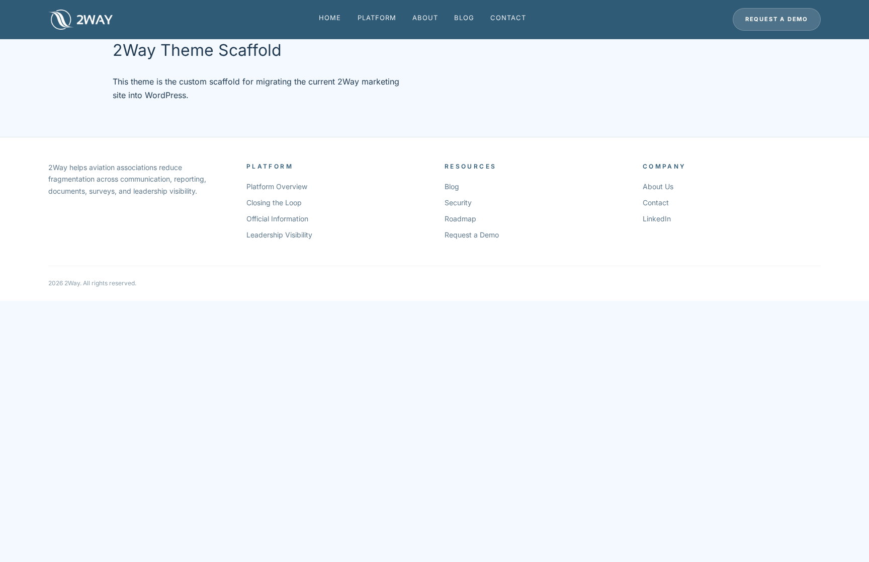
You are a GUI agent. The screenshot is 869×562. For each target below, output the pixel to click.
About (425, 18)
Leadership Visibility (279, 234)
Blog (464, 18)
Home (330, 18)
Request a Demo (776, 19)
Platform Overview (276, 186)
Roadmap (460, 218)
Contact (508, 18)
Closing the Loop (274, 202)
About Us (658, 186)
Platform (377, 18)
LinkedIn (657, 218)
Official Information (277, 218)
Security (458, 202)
